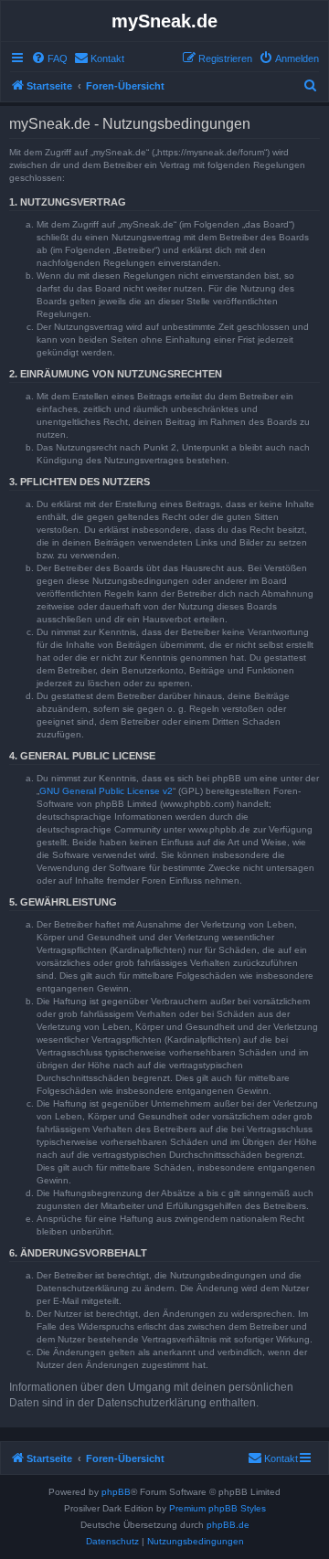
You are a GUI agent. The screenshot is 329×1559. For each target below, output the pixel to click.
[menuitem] (49, 58)
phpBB (116, 1492)
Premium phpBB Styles (217, 1508)
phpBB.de (228, 1525)
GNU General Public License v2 (106, 791)
